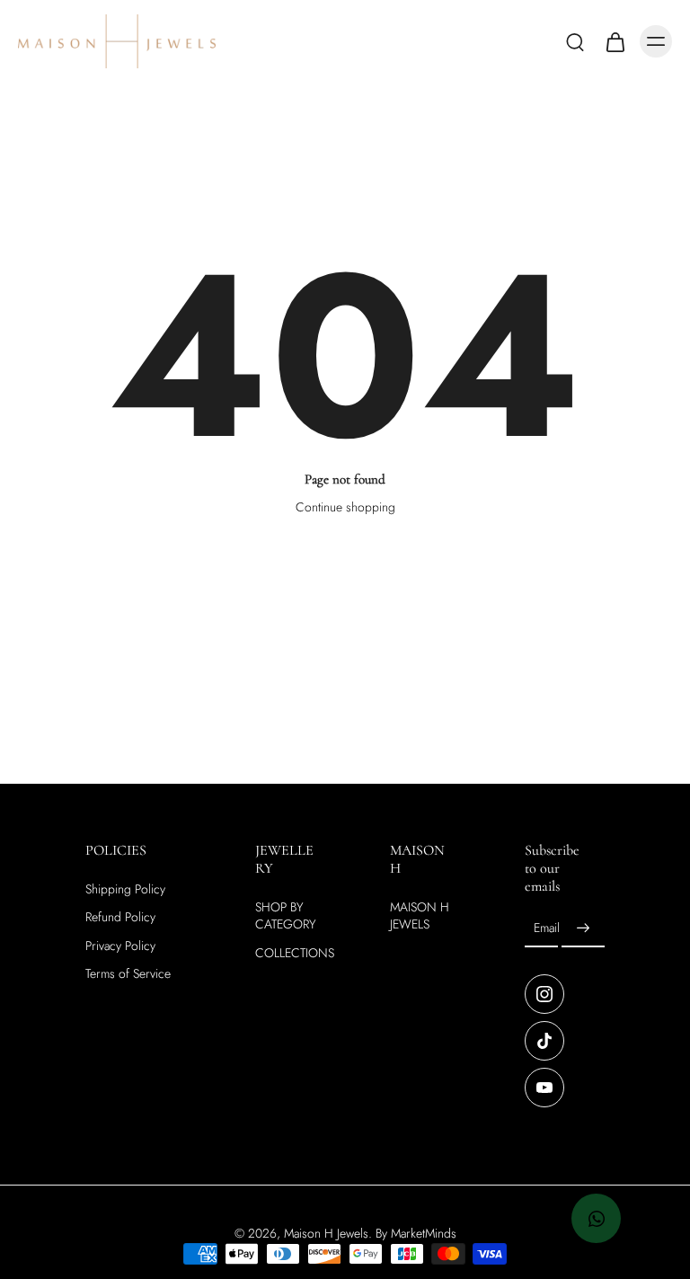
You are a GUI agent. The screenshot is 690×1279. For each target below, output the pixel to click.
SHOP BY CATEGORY (285, 917)
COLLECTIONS (294, 953)
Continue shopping (345, 507)
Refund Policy (120, 918)
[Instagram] (544, 995)
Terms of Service (128, 973)
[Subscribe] (583, 929)
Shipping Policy (125, 890)
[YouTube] (544, 1088)
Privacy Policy (120, 946)
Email (547, 928)
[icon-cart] (614, 41)
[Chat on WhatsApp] (596, 1218)
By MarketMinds (416, 1234)
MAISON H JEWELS (419, 917)
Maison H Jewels (326, 1234)
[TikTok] (544, 1041)
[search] (575, 41)
